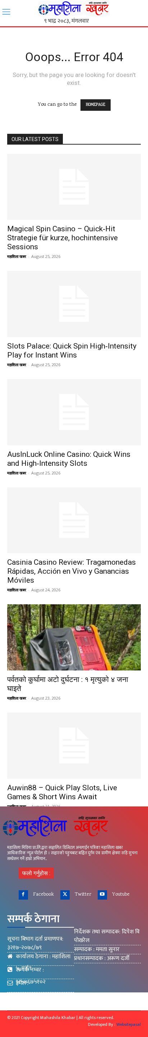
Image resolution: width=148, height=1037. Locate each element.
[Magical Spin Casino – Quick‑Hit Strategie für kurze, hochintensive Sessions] (74, 187)
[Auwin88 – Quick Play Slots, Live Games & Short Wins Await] (74, 746)
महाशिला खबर (16, 256)
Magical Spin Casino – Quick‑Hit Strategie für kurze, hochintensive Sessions (62, 237)
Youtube (121, 894)
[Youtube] (102, 895)
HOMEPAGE (95, 105)
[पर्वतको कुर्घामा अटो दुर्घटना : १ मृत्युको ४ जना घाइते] (74, 637)
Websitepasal (128, 1024)
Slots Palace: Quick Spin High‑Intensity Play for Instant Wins (72, 350)
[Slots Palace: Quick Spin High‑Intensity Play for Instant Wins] (74, 304)
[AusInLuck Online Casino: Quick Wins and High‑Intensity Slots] (74, 412)
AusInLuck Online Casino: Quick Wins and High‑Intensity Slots (68, 459)
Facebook (43, 894)
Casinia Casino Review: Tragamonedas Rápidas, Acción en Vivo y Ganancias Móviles (71, 571)
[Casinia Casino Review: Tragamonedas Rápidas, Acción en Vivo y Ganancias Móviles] (74, 520)
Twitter (83, 894)
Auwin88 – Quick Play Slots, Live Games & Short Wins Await (62, 792)
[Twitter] (65, 895)
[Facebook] (23, 895)
